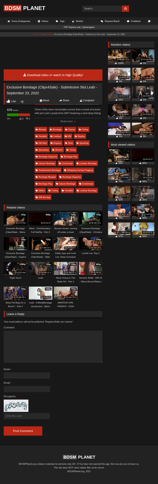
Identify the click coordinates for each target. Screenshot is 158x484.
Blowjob (42, 129)
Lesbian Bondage (88, 163)
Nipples (81, 136)
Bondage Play (70, 156)
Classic (71, 129)
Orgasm (57, 143)
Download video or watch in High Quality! (54, 75)
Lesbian (57, 136)
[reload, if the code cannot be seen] (16, 411)
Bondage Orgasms (48, 156)
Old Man (43, 143)
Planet (24, 8)
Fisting (85, 129)
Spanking (84, 143)
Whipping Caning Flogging (80, 170)
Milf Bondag (44, 197)
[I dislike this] (22, 102)
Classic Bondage (47, 163)
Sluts (70, 143)
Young (72, 150)
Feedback (135, 21)
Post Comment (23, 431)
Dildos (42, 190)
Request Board (111, 21)
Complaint (88, 100)
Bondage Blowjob (47, 177)
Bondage (57, 129)
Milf (69, 136)
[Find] (125, 9)
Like (13, 101)
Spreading (44, 150)
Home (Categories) (20, 21)
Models (79, 21)
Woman (59, 150)
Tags (61, 21)
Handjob (43, 136)
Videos (44, 21)
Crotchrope (67, 163)
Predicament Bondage (49, 170)
